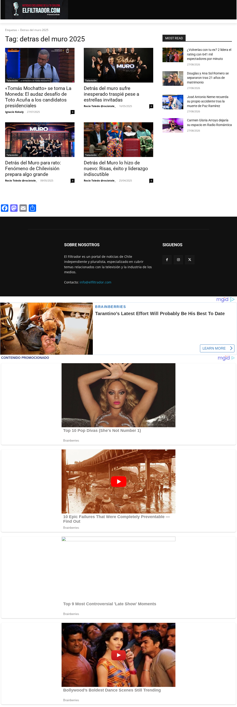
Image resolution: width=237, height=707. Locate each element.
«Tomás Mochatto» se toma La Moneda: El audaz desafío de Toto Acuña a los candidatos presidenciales (38, 97)
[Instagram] (178, 259)
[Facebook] (167, 259)
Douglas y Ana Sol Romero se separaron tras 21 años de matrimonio (208, 77)
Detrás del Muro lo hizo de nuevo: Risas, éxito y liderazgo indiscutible (116, 168)
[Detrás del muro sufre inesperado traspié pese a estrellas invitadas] (118, 65)
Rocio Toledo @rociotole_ (100, 106)
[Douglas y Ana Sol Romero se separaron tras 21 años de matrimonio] (172, 78)
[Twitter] (189, 259)
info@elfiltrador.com (95, 282)
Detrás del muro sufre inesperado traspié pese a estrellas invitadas (111, 94)
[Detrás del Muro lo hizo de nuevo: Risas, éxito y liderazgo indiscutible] (118, 139)
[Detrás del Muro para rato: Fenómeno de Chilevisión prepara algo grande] (40, 139)
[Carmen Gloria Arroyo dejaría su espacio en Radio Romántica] (172, 125)
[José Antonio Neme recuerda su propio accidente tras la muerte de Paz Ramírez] (172, 102)
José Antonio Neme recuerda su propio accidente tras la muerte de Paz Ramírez (207, 101)
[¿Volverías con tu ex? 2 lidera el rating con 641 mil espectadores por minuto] (172, 55)
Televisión (12, 80)
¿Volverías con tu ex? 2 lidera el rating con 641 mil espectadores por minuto (209, 54)
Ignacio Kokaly (14, 112)
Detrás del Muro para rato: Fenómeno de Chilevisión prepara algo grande (33, 168)
